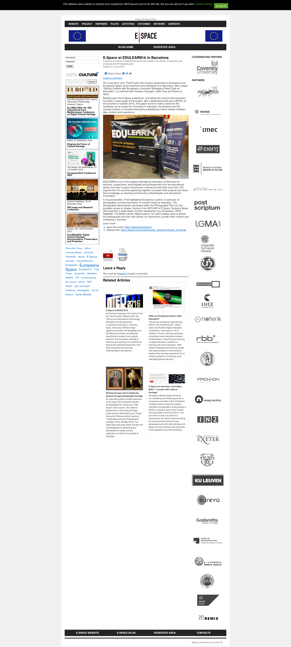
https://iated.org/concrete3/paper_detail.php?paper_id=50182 (153, 230)
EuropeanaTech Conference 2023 (81, 174)
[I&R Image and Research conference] (82, 198)
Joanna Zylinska (88, 277)
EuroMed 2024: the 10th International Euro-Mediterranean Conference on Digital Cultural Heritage (81, 111)
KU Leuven (71, 281)
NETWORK (159, 23)
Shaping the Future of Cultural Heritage (78, 145)
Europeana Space (82, 267)
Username (70, 57)
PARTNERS (101, 23)
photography (83, 290)
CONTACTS (174, 23)
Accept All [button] (221, 5)
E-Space (92, 256)
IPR (77, 277)
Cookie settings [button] (203, 4)
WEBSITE (73, 23)
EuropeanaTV (85, 269)
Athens (87, 248)
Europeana (71, 265)
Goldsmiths (79, 273)
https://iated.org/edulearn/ (138, 227)
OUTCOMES (144, 23)
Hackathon (92, 273)
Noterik (69, 286)
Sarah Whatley (83, 294)
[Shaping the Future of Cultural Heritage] (82, 137)
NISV (89, 281)
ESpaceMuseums (85, 260)
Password (70, 61)
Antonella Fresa (74, 248)
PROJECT (87, 23)
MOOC (82, 281)
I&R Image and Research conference (80, 208)
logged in (122, 273)
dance (81, 256)
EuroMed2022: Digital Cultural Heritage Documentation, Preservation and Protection (82, 238)
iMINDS (69, 277)
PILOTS (115, 23)
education (70, 260)
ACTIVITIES (128, 23)
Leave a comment (112, 78)
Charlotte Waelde (74, 252)
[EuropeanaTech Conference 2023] (82, 164)
